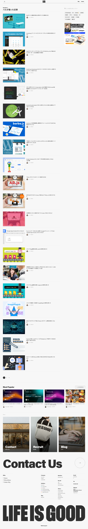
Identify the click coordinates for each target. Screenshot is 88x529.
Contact (82, 1)
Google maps (75, 492)
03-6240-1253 (75, 483)
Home (4, 414)
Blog (78, 1)
